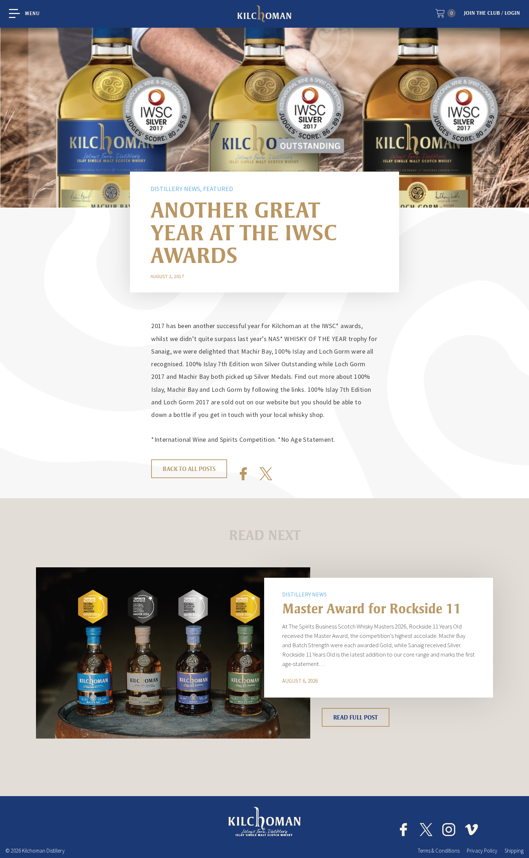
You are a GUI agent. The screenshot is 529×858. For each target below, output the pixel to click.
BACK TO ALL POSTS (189, 468)
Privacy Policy (482, 850)
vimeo (471, 829)
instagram (448, 829)
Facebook (243, 473)
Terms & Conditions (439, 850)
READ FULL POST (355, 717)
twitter (426, 829)
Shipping (514, 850)
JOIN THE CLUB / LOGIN (492, 13)
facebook (403, 829)
